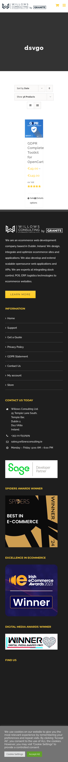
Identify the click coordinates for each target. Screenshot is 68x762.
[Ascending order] (49, 88)
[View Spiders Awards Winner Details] (31, 498)
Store (10, 385)
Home (11, 318)
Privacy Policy (15, 347)
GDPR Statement (17, 356)
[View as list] (37, 105)
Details (39, 198)
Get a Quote (14, 337)
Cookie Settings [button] (14, 754)
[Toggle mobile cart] (57, 5)
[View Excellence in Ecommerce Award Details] (31, 567)
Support (12, 327)
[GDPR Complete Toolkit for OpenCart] (34, 128)
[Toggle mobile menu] (64, 5)
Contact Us (14, 366)
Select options (32, 200)
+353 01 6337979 (20, 435)
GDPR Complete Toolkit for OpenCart (36, 152)
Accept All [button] (34, 754)
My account (14, 375)
